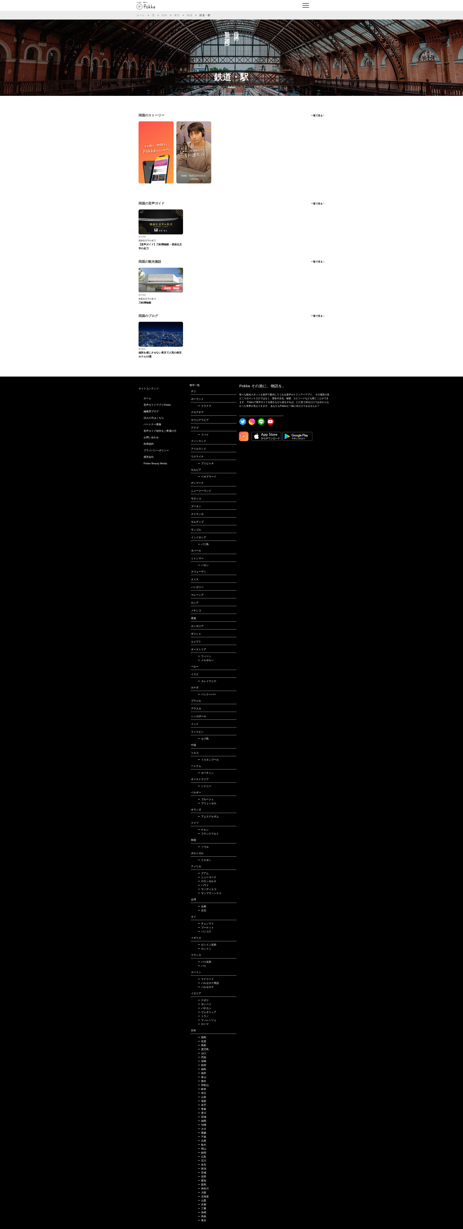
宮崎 (202, 1061)
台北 (202, 910)
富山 (202, 1077)
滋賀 (202, 1100)
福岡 (202, 1120)
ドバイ (203, 434)
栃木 (202, 1144)
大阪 (202, 1192)
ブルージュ (206, 799)
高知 (202, 1057)
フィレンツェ (207, 1020)
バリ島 (203, 544)
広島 (202, 1156)
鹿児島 (203, 1049)
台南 (202, 906)
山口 (202, 1053)
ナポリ (203, 1000)
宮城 (202, 1116)
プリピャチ (206, 463)
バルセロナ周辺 (208, 983)
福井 (202, 1073)
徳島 (202, 1037)
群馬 (202, 1184)
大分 (202, 1128)
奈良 (202, 1164)
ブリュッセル (207, 803)
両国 (189, 15)
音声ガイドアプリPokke (157, 404)
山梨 (202, 1200)
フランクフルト (208, 833)
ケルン (203, 829)
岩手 (202, 1104)
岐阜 (202, 1089)
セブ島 (203, 738)
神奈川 (203, 1188)
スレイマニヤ (207, 681)
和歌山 (203, 1085)
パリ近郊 (204, 961)
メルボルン (206, 660)
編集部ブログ (151, 411)
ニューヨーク (207, 877)
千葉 (202, 1136)
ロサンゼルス (207, 881)
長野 (202, 1176)
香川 (202, 1112)
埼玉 (202, 1093)
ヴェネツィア (207, 1012)
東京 (177, 15)
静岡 (202, 1152)
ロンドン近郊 (207, 944)
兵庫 (202, 1140)
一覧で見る (317, 115)
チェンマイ (206, 923)
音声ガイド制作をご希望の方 (160, 430)
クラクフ (204, 405)
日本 (164, 15)
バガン (203, 565)
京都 (202, 1204)
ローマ (203, 1024)
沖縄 (202, 1124)
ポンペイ (204, 1004)
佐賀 (202, 1041)
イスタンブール (208, 759)
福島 (202, 1069)
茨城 (202, 1172)
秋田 (202, 1065)
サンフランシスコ (209, 893)
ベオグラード (207, 476)
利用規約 (149, 443)
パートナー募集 (152, 424)
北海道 (203, 1196)
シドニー (204, 786)
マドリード (206, 979)
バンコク (204, 931)
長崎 (202, 1212)
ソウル (203, 846)
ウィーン (204, 656)
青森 (202, 1108)
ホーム (141, 15)
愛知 (202, 1180)
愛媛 (202, 1132)
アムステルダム (208, 816)
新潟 (202, 1168)
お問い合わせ (151, 437)
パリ (202, 965)
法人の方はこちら (154, 417)
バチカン (204, 1008)
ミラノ (203, 1016)
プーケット (206, 927)
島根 (202, 1216)
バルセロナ (206, 987)
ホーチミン (206, 772)
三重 (202, 1208)
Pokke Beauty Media (155, 463)
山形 (202, 1097)
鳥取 (202, 1045)
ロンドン (204, 948)
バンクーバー (207, 694)
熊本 (202, 1081)
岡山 (202, 1148)
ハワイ (203, 885)
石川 (202, 1160)
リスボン (204, 860)
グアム (203, 873)
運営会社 (149, 456)
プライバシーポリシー (156, 450)
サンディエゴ (207, 889)
